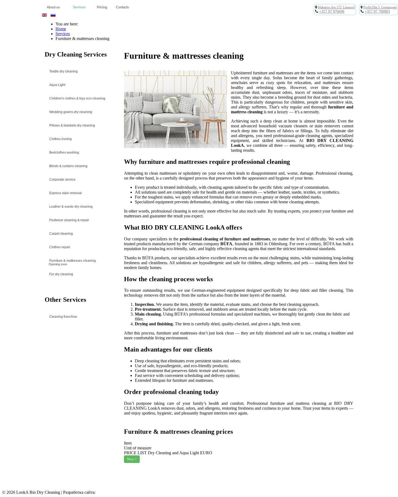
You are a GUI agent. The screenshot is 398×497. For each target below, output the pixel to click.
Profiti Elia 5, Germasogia (380, 7)
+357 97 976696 (331, 11)
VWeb (102, 492)
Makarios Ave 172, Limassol (336, 7)
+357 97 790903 (377, 11)
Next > (132, 459)
